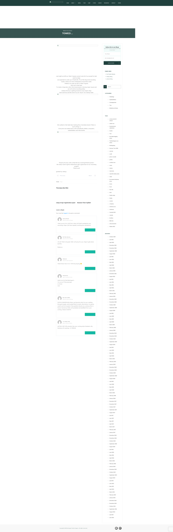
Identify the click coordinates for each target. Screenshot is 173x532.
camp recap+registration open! (66, 197)
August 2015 (112, 477)
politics (111, 159)
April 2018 (111, 390)
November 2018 (113, 370)
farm (110, 192)
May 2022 (111, 262)
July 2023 (111, 239)
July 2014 (111, 514)
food (110, 186)
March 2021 (112, 290)
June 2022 (111, 259)
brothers (111, 218)
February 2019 (112, 361)
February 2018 (112, 395)
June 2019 (111, 350)
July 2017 (111, 415)
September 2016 (113, 443)
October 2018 (112, 373)
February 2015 (112, 494)
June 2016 (111, 452)
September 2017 (113, 409)
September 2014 (113, 509)
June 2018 (111, 384)
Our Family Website (110, 74)
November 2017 (113, 404)
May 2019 (111, 353)
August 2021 (112, 276)
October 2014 (112, 506)
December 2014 (112, 500)
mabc (110, 176)
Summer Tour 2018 (113, 148)
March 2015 (112, 492)
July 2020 (111, 313)
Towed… (67, 33)
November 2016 (113, 438)
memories (111, 171)
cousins (111, 201)
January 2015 (112, 497)
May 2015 (111, 486)
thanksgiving (112, 145)
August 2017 (112, 412)
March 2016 (112, 460)
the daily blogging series (113, 137)
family (110, 198)
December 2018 (112, 367)
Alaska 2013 (112, 226)
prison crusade (112, 156)
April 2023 (111, 242)
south (110, 154)
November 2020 (113, 302)
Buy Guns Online (66, 297)
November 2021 (113, 273)
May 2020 (111, 319)
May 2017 (111, 421)
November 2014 (113, 503)
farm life (111, 189)
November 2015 (113, 469)
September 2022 (113, 251)
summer (111, 151)
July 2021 (111, 279)
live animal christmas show (114, 180)
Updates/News (112, 99)
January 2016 (112, 466)
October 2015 (112, 472)
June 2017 (111, 418)
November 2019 (113, 336)
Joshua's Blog (109, 79)
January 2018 (112, 398)
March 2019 (112, 358)
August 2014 (112, 511)
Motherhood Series (113, 108)
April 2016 (111, 458)
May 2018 (111, 387)
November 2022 (113, 248)
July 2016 (111, 449)
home (110, 184)
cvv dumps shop (66, 321)
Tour (110, 105)
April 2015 (111, 489)
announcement (112, 223)
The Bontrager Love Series (113, 141)
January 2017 (112, 432)
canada (111, 215)
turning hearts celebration (112, 127)
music (110, 165)
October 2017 (112, 407)
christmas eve (112, 206)
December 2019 (112, 333)
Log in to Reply (90, 230)
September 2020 (113, 307)
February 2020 (112, 327)
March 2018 (112, 392)
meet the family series (114, 173)
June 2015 (111, 483)
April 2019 (111, 355)
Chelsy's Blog (109, 76)
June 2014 (111, 517)
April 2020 (111, 321)
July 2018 (111, 381)
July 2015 (111, 480)
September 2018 (113, 375)
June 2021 (111, 282)
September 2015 (113, 475)
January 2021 (112, 296)
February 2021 (112, 293)
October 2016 (112, 441)
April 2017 (111, 424)
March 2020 (112, 324)
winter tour (111, 123)
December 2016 (112, 435)
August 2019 (112, 344)
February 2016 (112, 463)
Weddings (111, 96)
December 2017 (112, 401)
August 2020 (112, 310)
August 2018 (112, 378)
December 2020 (112, 299)
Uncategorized (112, 102)
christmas (111, 209)
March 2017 (112, 426)
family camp (112, 195)
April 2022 (111, 265)
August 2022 (112, 253)
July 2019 (111, 347)
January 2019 (112, 364)
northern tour (112, 162)
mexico (111, 168)
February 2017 (112, 429)
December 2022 (112, 245)
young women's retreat (113, 119)
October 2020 (112, 304)
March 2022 (112, 268)
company (111, 203)
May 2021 (111, 285)
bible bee (111, 220)
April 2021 (111, 287)
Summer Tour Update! (87, 197)
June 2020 (111, 316)
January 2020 (112, 330)
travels (110, 130)
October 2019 (112, 338)
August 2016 (112, 446)
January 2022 (112, 270)
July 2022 (111, 256)
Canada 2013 (112, 212)
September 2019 (113, 341)
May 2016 (111, 455)
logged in (66, 213)
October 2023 (112, 236)
